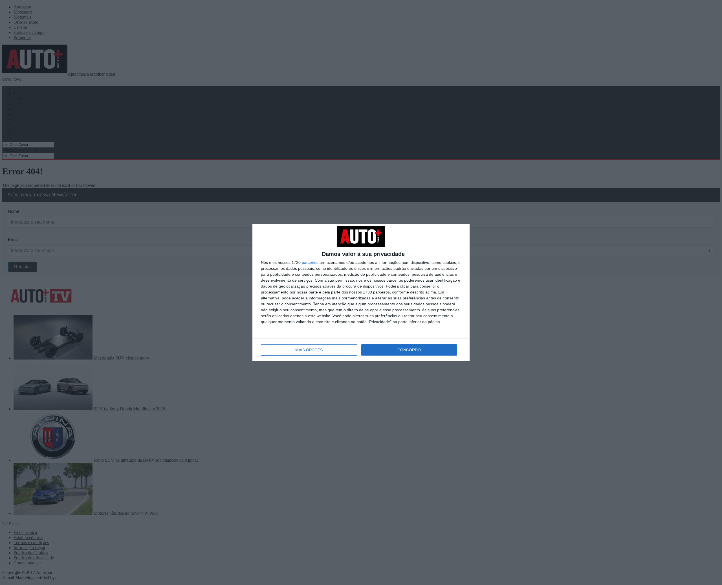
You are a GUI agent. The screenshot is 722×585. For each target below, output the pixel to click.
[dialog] (361, 292)
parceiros (310, 262)
